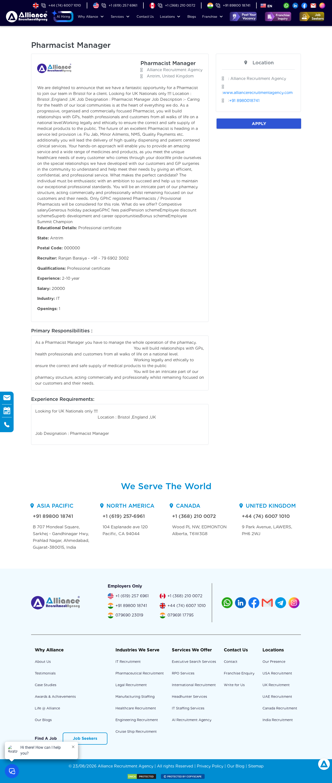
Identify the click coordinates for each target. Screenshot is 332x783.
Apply (259, 123)
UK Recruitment (276, 685)
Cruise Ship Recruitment (136, 731)
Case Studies (45, 685)
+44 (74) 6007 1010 (64, 5)
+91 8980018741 (244, 100)
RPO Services (183, 673)
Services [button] (117, 16)
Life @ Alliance (47, 708)
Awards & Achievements (55, 697)
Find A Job (46, 738)
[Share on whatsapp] (286, 5)
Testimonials (45, 673)
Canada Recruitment (279, 708)
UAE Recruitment (277, 697)
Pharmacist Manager (168, 63)
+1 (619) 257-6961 (124, 516)
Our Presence (273, 662)
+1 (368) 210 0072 (180, 5)
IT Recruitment (128, 662)
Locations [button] (167, 16)
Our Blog (236, 766)
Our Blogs (43, 720)
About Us (43, 662)
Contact (145, 16)
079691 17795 (180, 615)
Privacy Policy (210, 766)
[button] (63, 16)
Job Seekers (85, 738)
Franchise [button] (209, 16)
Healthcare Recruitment (135, 708)
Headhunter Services (189, 697)
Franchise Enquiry (239, 673)
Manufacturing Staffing (135, 697)
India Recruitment (277, 720)
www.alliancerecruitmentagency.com (258, 92)
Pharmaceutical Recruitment (139, 673)
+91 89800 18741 (236, 5)
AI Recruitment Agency (191, 720)
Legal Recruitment (131, 685)
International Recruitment (194, 685)
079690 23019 (129, 615)
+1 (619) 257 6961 (123, 5)
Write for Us (234, 685)
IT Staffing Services (188, 708)
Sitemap (256, 766)
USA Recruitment (277, 673)
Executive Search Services (194, 662)
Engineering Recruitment (136, 720)
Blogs (191, 16)
